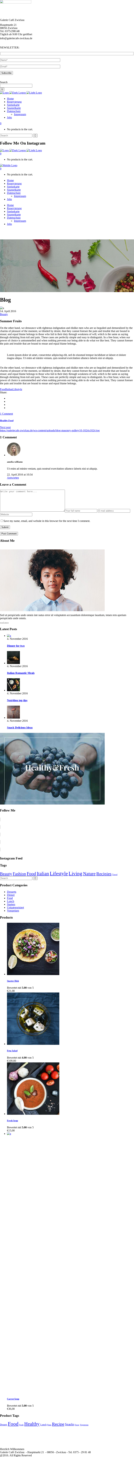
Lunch (10, 901)
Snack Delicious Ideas (20, 727)
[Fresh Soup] (33, 1113)
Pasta (49, 1425)
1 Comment (6, 413)
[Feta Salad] (33, 1043)
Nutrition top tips (17, 700)
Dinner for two (16, 645)
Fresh (21, 1425)
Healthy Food (6, 420)
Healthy (32, 1423)
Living (75, 873)
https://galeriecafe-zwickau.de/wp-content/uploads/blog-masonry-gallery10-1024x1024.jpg (50, 430)
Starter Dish (13, 981)
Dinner (11, 894)
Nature (89, 873)
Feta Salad (12, 1050)
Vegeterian (84, 1425)
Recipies (103, 873)
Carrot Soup (13, 1399)
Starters (11, 904)
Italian (9, 389)
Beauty (4, 314)
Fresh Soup (12, 1120)
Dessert (3, 1424)
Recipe (58, 1424)
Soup (77, 1425)
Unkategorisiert (15, 907)
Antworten (13, 477)
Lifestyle (17, 389)
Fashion (19, 873)
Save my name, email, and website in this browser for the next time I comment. (46, 520)
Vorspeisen (13, 910)
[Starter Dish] (33, 974)
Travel (114, 874)
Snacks (69, 1424)
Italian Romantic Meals (21, 672)
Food (3, 389)
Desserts (11, 891)
